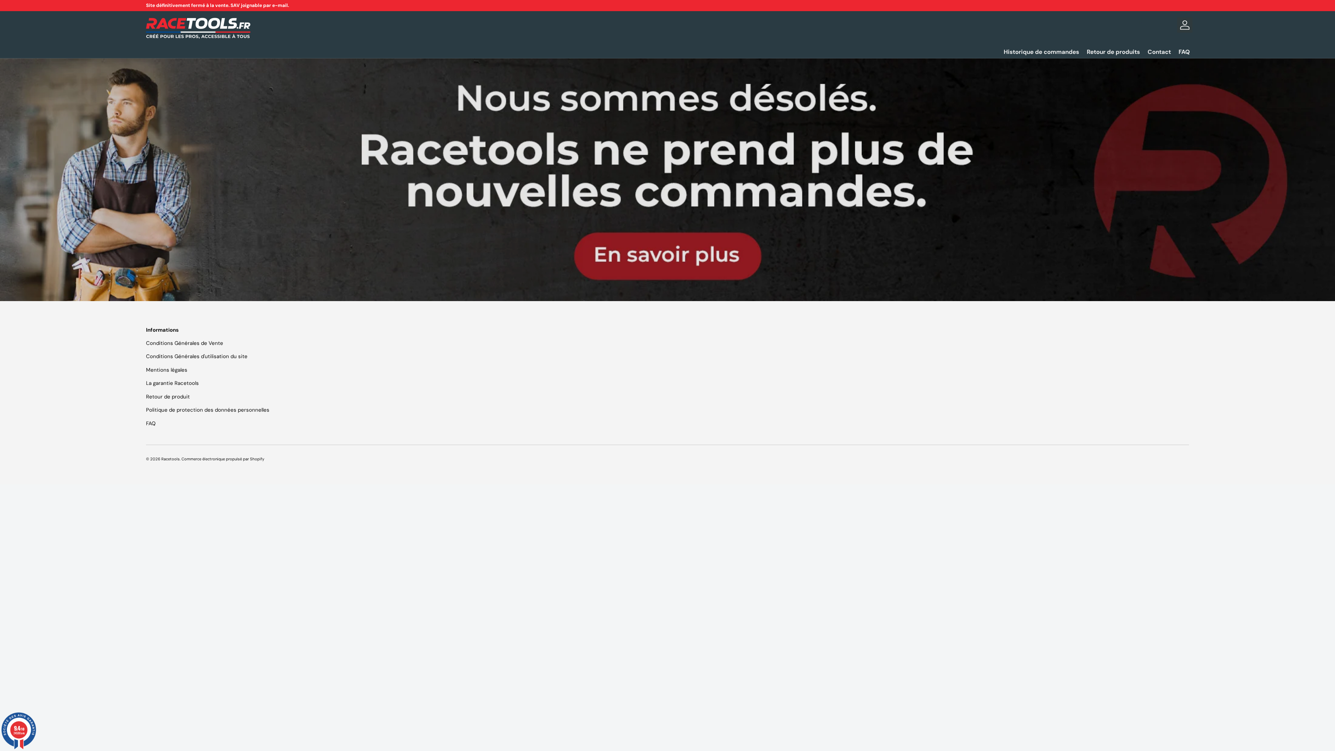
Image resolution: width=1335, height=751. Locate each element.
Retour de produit (168, 396)
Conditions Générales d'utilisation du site (197, 356)
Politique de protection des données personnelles (207, 409)
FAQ (1184, 52)
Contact (1159, 52)
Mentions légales (166, 369)
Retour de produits (1113, 52)
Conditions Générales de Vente (184, 343)
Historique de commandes (1041, 52)
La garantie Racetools (172, 383)
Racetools (170, 459)
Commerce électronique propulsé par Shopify (222, 459)
